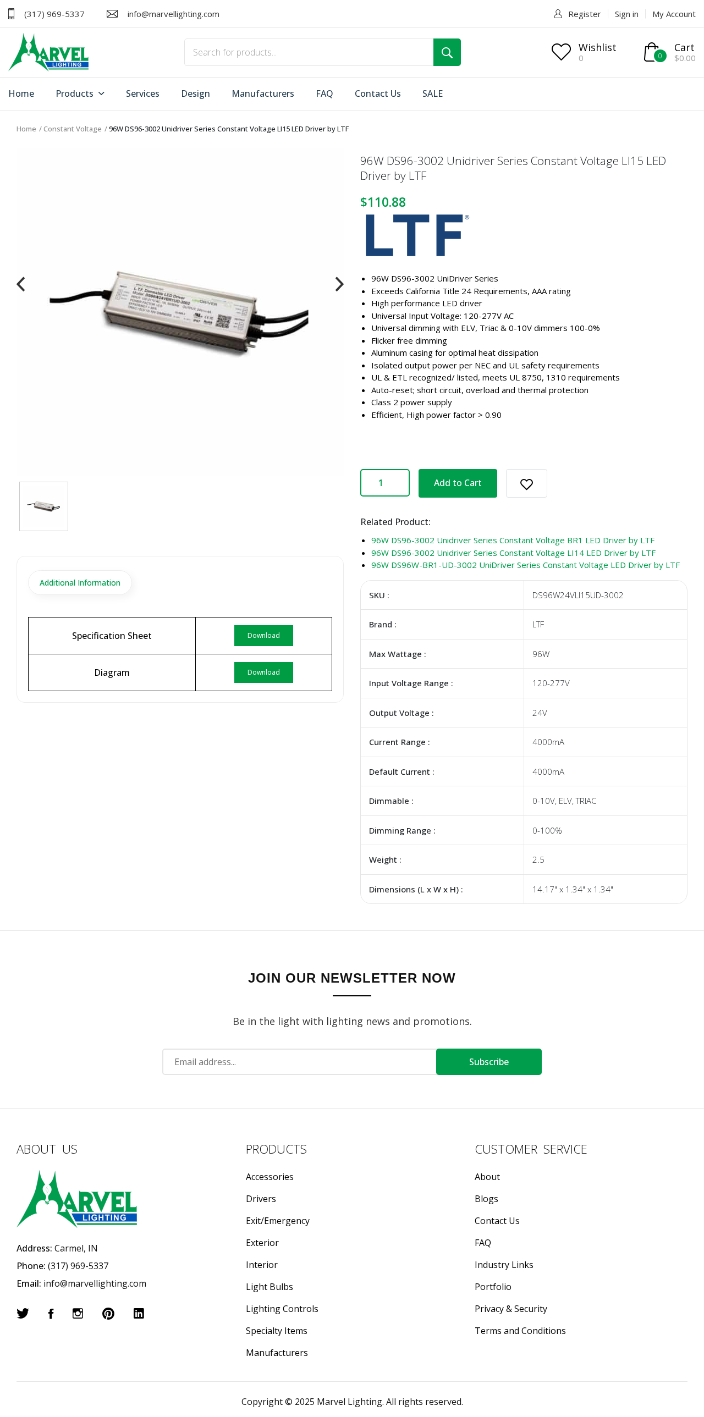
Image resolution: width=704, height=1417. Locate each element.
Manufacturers (263, 93)
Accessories (270, 1177)
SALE (432, 93)
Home (21, 93)
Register (584, 13)
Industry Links (504, 1265)
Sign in (627, 13)
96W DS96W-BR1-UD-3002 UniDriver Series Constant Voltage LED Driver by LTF (525, 564)
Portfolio (493, 1287)
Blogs (486, 1199)
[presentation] (20, 284)
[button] (526, 483)
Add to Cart (458, 483)
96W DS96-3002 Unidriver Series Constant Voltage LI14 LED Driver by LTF (513, 552)
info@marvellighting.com (173, 13)
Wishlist (598, 47)
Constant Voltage (72, 129)
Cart (684, 47)
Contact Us (378, 93)
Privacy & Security (511, 1309)
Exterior (262, 1243)
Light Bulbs (269, 1287)
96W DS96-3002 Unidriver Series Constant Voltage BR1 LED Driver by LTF (512, 539)
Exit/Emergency (278, 1221)
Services (143, 93)
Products (76, 93)
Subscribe (489, 1062)
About (487, 1177)
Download (264, 635)
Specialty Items (276, 1331)
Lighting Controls (282, 1309)
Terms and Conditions (520, 1331)
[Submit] (447, 52)
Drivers (261, 1199)
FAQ (324, 93)
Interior (262, 1265)
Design (195, 93)
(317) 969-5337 (54, 13)
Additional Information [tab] (80, 582)
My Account (674, 13)
